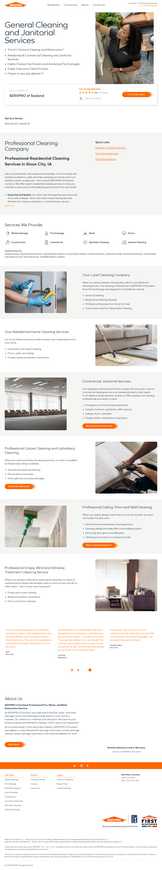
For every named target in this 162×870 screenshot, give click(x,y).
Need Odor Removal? (19, 486)
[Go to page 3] (83, 670)
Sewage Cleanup (12, 254)
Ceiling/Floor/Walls (113, 254)
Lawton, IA (24, 123)
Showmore (10, 205)
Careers (34, 784)
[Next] (90, 670)
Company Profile (38, 779)
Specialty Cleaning (13, 805)
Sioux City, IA (11, 123)
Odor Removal (11, 256)
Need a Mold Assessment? (99, 545)
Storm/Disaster (11, 792)
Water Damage (12, 779)
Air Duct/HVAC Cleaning (76, 254)
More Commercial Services (99, 426)
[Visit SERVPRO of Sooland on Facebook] (87, 765)
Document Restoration (133, 254)
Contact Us (99, 4)
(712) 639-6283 (148, 5)
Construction (10, 797)
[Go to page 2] (81, 670)
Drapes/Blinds (150, 254)
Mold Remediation (105, 159)
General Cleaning (12, 809)
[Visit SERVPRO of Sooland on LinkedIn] (75, 766)
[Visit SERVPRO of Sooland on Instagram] (81, 766)
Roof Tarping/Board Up (28, 256)
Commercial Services (106, 153)
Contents (61, 256)
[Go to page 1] (78, 670)
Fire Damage (10, 784)
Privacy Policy (62, 784)
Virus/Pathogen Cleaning (54, 254)
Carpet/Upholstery (96, 254)
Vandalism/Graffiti (48, 256)
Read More (14, 744)
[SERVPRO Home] (16, 4)
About (84, 5)
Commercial (70, 5)
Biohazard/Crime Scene (31, 254)
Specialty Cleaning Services (110, 147)
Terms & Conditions (65, 779)
